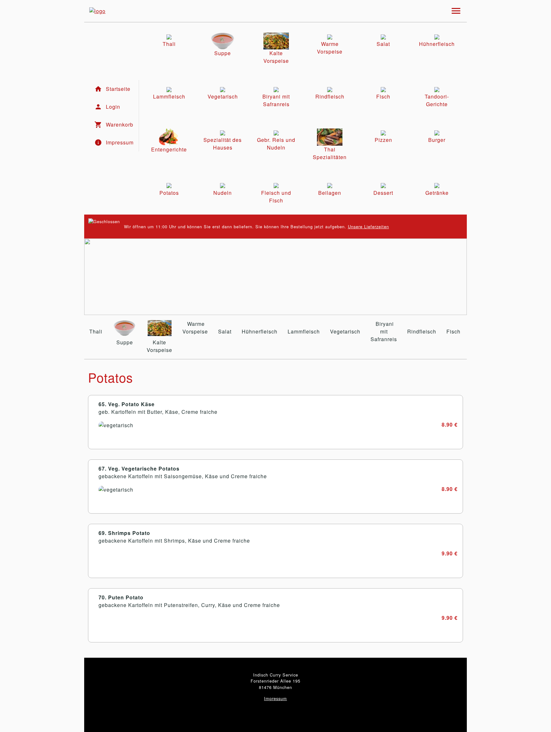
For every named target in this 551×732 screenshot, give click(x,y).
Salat (224, 331)
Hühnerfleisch (259, 331)
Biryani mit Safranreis (384, 331)
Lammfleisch (304, 331)
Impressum (275, 698)
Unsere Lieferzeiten (368, 226)
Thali (95, 331)
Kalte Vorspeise (159, 346)
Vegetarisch (345, 331)
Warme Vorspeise (195, 327)
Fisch (453, 331)
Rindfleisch (421, 331)
